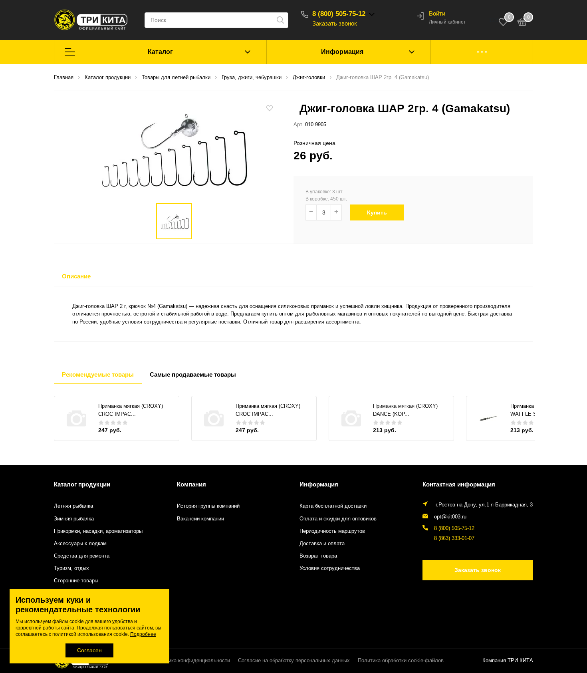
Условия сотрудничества (329, 568)
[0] (522, 23)
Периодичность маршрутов (332, 531)
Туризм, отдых (71, 568)
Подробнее (143, 634)
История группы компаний (208, 506)
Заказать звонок (334, 23)
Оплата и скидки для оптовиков (338, 519)
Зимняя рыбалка (74, 519)
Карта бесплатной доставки (333, 506)
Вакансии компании (200, 519)
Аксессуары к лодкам (80, 543)
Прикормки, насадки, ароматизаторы (98, 531)
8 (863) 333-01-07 (454, 538)
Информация (342, 51)
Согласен (89, 650)
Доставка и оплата (322, 543)
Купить (377, 212)
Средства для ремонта (81, 556)
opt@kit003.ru (450, 517)
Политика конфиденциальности (192, 660)
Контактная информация (458, 484)
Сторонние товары (76, 581)
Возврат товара (318, 556)
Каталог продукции (82, 484)
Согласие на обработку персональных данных (294, 660)
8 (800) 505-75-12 (338, 14)
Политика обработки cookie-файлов (401, 660)
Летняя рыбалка (73, 506)
